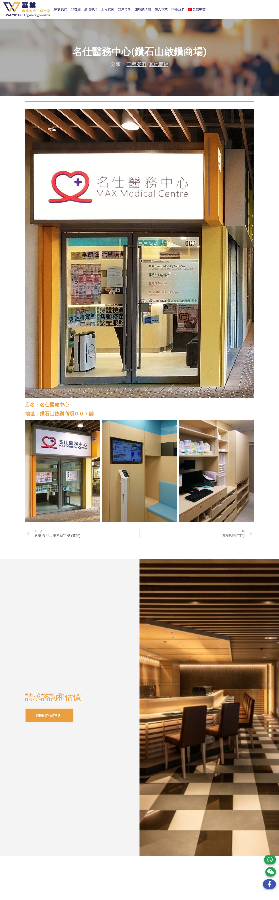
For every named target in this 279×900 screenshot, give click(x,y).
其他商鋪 (159, 64)
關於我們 (60, 9)
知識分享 (124, 9)
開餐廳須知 (143, 9)
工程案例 (107, 9)
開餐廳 (76, 9)
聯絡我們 (177, 9)
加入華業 (161, 9)
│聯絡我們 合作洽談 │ (49, 715)
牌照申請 (90, 9)
